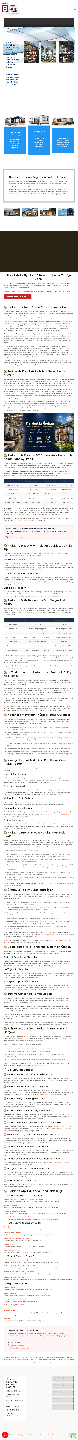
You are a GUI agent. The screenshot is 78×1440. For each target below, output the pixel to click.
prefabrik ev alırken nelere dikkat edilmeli (60, 883)
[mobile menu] (74, 9)
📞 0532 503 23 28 (12, 537)
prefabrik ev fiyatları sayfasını (25, 520)
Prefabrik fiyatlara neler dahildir (47, 935)
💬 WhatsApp (26, 537)
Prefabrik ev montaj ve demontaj (59, 1163)
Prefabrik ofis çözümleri (49, 814)
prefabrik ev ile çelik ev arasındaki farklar (60, 666)
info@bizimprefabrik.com (13, 1416)
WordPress (52, 1435)
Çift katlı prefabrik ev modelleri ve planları (57, 582)
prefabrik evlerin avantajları (35, 666)
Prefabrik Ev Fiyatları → (18, 297)
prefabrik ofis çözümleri (28, 989)
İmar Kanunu (25, 1036)
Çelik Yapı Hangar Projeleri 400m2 (62, 1400)
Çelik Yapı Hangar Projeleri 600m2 (62, 1386)
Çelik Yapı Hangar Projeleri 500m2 (62, 1393)
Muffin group (22, 1435)
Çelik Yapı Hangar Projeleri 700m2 (62, 1379)
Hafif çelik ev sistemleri (65, 975)
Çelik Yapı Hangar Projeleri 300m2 (62, 1407)
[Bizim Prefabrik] (10, 9)
